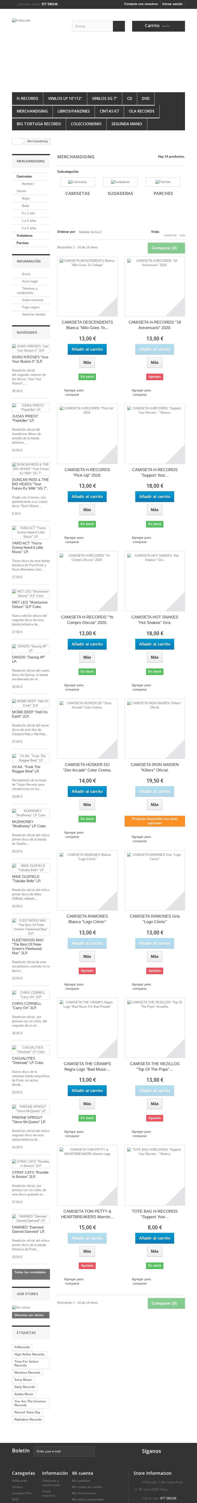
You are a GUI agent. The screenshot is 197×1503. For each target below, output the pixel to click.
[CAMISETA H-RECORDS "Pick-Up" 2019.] (87, 434)
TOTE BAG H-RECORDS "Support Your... (155, 1214)
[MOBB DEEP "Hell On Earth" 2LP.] (31, 703)
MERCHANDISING (32, 111)
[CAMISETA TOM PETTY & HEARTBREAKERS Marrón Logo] (87, 1175)
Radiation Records (28, 1419)
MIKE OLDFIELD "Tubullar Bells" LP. (26, 878)
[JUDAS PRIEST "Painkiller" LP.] (31, 407)
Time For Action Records (26, 1363)
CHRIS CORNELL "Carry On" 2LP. (26, 1005)
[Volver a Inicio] (17, 141)
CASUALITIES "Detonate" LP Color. (28, 1060)
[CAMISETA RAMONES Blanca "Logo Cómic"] (87, 880)
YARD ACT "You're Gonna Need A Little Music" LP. (27, 547)
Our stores (27, 1294)
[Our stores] (31, 1307)
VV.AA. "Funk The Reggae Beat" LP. (26, 769)
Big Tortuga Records (39, 123)
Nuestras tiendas (33, 314)
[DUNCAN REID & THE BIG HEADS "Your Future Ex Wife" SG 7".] (31, 469)
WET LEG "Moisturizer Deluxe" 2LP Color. (30, 604)
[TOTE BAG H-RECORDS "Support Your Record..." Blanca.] (155, 1175)
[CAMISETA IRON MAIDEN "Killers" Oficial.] (155, 728)
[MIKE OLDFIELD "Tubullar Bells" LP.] (31, 868)
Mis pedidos (81, 1481)
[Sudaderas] (120, 182)
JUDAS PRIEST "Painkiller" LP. (25, 418)
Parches (23, 243)
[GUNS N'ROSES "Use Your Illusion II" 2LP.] (31, 348)
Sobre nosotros (32, 300)
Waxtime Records (27, 1372)
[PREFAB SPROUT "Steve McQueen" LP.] (31, 1109)
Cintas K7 (109, 111)
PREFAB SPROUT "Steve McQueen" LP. (29, 1119)
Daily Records (24, 1387)
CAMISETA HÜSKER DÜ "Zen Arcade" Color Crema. (87, 767)
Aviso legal (29, 281)
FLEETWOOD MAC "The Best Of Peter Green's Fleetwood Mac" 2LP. (28, 946)
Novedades (27, 332)
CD (129, 98)
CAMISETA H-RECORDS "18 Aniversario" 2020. (155, 325)
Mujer (25, 198)
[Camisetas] (77, 182)
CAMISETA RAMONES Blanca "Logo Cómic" (87, 919)
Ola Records (141, 111)
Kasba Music (23, 1394)
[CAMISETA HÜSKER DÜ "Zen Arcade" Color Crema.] (87, 728)
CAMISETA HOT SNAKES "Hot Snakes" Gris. (154, 620)
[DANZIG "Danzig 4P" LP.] (31, 648)
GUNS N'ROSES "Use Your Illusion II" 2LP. (30, 359)
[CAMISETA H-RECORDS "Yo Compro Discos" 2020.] (87, 581)
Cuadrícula (170, 235)
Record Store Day (27, 1412)
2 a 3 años (29, 228)
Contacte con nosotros (141, 4)
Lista (182, 235)
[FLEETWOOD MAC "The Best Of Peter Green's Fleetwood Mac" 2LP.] (31, 927)
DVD (146, 98)
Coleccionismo (86, 123)
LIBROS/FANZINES (74, 111)
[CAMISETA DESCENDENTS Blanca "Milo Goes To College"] (87, 286)
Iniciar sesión (172, 4)
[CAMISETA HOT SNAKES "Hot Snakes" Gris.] (155, 581)
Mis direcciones (84, 1493)
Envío (25, 274)
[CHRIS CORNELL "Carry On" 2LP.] (31, 995)
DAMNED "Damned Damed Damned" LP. (28, 1229)
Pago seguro (30, 307)
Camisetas (24, 176)
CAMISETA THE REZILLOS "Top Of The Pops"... (154, 1067)
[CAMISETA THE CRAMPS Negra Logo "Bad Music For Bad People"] (87, 1028)
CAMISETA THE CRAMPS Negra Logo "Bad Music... (87, 1067)
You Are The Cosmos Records (30, 1403)
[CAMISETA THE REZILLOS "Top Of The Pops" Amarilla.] (155, 1028)
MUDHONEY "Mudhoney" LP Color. (29, 824)
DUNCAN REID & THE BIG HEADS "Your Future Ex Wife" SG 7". (30, 484)
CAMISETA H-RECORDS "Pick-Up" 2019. (87, 473)
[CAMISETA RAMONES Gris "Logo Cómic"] (155, 880)
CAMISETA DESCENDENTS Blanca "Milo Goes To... (87, 325)
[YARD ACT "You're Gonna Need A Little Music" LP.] (31, 532)
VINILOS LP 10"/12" (65, 98)
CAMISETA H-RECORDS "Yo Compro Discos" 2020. (87, 620)
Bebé (25, 206)
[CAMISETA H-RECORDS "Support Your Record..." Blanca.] (155, 434)
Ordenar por (66, 232)
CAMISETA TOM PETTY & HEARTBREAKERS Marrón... (87, 1214)
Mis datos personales (88, 1499)
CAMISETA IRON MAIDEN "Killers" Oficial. (155, 767)
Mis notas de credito (87, 1487)
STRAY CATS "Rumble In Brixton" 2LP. (30, 1174)
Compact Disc (22, 1493)
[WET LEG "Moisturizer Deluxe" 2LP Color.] (31, 593)
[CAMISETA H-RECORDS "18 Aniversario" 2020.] (155, 286)
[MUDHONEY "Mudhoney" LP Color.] (31, 813)
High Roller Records (29, 1354)
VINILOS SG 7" (104, 98)
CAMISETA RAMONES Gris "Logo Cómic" (155, 919)
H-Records (27, 98)
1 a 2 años (29, 221)
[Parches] (163, 182)
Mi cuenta (82, 1473)
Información (29, 261)
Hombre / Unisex (26, 187)
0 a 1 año (28, 213)
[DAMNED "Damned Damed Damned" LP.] (31, 1218)
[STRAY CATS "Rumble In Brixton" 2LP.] (31, 1163)
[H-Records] (38, 52)
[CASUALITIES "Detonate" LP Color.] (31, 1049)
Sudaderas (24, 235)
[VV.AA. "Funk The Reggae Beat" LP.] (31, 758)
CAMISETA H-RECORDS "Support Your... (155, 473)
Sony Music (23, 1380)
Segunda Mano (126, 123)
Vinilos (17, 1487)
